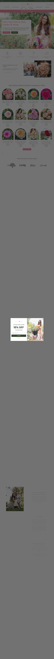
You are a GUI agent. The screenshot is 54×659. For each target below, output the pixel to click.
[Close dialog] (42, 319)
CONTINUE (19, 335)
